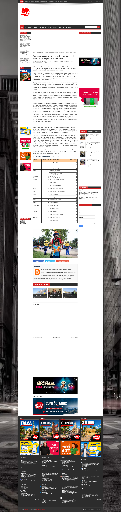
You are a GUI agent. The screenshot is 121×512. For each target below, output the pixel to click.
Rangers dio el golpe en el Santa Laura (69, 466)
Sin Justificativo (42, 27)
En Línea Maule (65, 476)
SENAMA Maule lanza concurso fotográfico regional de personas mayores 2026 (41, 1)
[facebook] (85, 1)
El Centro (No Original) (67, 460)
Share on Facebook (40, 261)
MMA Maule (44, 492)
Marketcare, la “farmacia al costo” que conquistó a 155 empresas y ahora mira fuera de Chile (91, 470)
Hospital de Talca (45, 478)
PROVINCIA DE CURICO (58, 61)
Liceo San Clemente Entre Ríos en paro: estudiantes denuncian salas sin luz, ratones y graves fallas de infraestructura (25, 44)
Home (84, 509)
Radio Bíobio (85, 462)
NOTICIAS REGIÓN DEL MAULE (31, 27)
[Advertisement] (75, 15)
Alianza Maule (65, 465)
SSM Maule (44, 486)
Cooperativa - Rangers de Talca (68, 469)
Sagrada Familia (24, 493)
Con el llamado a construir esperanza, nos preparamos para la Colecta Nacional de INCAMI (50, 474)
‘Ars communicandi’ (86, 485)
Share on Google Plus (63, 261)
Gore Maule (44, 465)
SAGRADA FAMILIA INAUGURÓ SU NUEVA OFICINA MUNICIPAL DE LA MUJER (28, 495)
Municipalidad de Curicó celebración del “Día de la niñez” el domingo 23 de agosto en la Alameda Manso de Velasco (25, 50)
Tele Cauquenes (65, 497)
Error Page (98, 509)
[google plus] (99, 1)
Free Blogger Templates (40, 509)
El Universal (85, 475)
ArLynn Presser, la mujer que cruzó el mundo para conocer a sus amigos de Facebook (89, 200)
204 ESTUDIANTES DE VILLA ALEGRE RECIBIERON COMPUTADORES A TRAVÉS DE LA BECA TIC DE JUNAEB (28, 475)
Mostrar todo (37, 499)
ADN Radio (84, 493)
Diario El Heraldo (65, 490)
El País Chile (85, 484)
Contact (92, 509)
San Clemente (24, 479)
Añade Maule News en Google (65, 27)
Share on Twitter (51, 261)
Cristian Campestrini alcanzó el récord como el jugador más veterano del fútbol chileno (69, 472)
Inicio (22, 27)
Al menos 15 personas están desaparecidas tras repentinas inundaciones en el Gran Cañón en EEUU (90, 464)
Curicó (22, 467)
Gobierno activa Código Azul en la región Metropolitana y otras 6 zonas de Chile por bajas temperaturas (90, 495)
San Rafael (23, 486)
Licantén (23, 490)
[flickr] (91, 1)
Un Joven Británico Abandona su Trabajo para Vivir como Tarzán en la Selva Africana (89, 195)
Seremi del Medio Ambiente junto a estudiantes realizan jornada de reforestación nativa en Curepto (48, 495)
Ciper (83, 480)
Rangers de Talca (45, 499)
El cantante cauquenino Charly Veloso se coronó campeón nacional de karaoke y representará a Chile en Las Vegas (70, 500)
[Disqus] (55, 357)
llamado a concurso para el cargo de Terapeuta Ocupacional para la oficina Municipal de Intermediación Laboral (28, 482)
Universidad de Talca (46, 460)
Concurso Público (24, 487)
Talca (22, 460)
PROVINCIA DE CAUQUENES (48, 61)
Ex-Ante (84, 468)
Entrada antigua (74, 337)
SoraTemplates (27, 509)
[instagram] (94, 1)
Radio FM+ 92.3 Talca (52, 27)
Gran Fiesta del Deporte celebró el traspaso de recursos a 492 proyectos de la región (50, 468)
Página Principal (56, 337)
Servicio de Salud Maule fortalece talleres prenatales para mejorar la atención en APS (49, 488)
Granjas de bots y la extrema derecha (89, 481)
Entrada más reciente (37, 337)
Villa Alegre (23, 473)
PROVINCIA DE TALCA (37, 62)
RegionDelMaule (44, 62)
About (88, 509)
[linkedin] (97, 1)
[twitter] (88, 1)
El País (83, 488)
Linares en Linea (65, 485)
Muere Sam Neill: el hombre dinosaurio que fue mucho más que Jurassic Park (88, 193)
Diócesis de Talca (45, 472)
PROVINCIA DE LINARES (68, 61)
